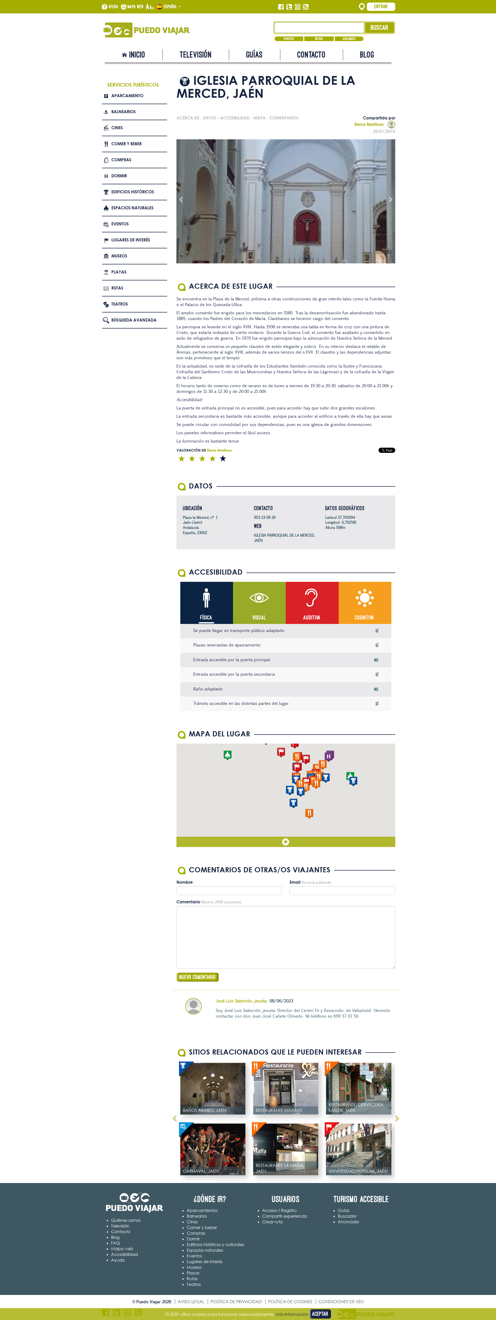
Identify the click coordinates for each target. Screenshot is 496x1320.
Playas (118, 271)
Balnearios (123, 111)
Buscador (347, 1216)
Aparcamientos (202, 1210)
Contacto (311, 55)
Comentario (188, 901)
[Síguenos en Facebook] (281, 7)
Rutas (319, 38)
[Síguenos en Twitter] (289, 7)
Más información (291, 1314)
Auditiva (312, 617)
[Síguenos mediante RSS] (306, 7)
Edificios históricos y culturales (215, 1244)
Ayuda (114, 7)
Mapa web (136, 7)
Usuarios (349, 38)
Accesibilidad (124, 1254)
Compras (121, 159)
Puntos (289, 38)
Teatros (119, 304)
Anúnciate (348, 1221)
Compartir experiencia (284, 1216)
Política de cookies (290, 1301)
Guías (254, 55)
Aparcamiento (127, 95)
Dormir (119, 175)
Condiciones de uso (341, 1301)
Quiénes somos (126, 1220)
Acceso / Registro (279, 1210)
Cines (117, 127)
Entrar (381, 6)
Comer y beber (126, 143)
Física (206, 617)
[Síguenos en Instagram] (297, 7)
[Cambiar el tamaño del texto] (149, 7)
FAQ (115, 1243)
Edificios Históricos (132, 191)
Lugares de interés (130, 239)
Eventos (120, 223)
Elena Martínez (369, 124)
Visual (259, 617)
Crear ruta (272, 1221)
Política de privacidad (236, 1301)
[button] (290, 790)
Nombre (184, 882)
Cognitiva (364, 617)
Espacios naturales (132, 207)
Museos (119, 255)
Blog (367, 55)
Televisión (196, 55)
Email (295, 882)
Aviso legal (191, 1301)
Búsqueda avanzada (134, 320)
